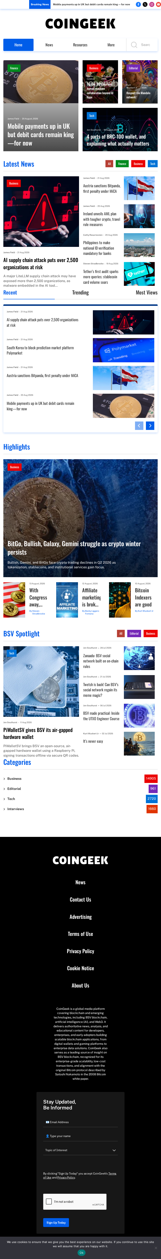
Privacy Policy (80, 951)
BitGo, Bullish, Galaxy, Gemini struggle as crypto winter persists (74, 547)
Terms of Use (80, 933)
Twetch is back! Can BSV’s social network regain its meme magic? (100, 690)
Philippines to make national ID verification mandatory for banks (98, 248)
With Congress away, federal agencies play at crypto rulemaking (38, 597)
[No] (156, 1248)
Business (93, 68)
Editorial (133, 68)
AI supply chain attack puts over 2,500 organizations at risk (40, 263)
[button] (139, 425)
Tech (91, 115)
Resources (80, 44)
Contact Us (80, 899)
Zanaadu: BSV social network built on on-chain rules (100, 661)
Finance (14, 68)
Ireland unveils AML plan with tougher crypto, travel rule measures (101, 219)
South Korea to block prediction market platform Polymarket (40, 350)
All (109, 163)
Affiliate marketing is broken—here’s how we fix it (91, 597)
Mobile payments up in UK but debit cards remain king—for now (91, 4)
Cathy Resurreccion (93, 235)
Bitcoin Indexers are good (143, 597)
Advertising (81, 916)
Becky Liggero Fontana (92, 612)
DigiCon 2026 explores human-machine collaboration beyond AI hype (100, 90)
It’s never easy (93, 741)
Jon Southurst (94, 129)
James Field (13, 118)
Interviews (15, 809)
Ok (81, 1252)
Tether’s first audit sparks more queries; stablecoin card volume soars (100, 277)
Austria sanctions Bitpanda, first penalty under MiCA (101, 188)
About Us (80, 985)
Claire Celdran (91, 77)
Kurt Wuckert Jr (131, 86)
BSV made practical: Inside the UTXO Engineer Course (101, 715)
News (49, 44)
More (111, 44)
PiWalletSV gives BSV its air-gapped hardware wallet (38, 733)
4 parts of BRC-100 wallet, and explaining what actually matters (118, 140)
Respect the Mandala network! (138, 95)
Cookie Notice (80, 968)
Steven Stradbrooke (93, 263)
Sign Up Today (56, 1222)
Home (18, 44)
